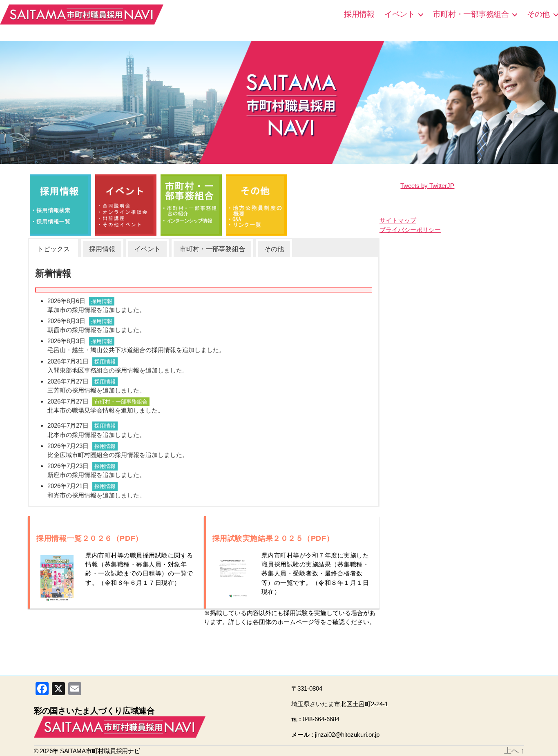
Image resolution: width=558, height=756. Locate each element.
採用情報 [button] (102, 248)
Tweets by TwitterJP (427, 185)
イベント (399, 14)
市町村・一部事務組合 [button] (212, 248)
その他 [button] (274, 248)
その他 (538, 14)
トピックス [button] (53, 248)
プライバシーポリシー (410, 229)
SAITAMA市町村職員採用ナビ (81, 14)
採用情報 (359, 14)
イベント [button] (147, 248)
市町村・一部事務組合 (471, 14)
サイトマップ (397, 220)
